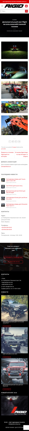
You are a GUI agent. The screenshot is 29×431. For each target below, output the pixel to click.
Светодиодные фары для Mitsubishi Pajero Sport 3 (16, 204)
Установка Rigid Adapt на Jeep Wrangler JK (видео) (21, 154)
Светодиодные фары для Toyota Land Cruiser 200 (15, 179)
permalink (3, 148)
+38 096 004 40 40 (6, 227)
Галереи (14, 19)
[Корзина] (26, 6)
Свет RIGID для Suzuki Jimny (14, 185)
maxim (20, 30)
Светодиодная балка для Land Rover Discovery (16, 198)
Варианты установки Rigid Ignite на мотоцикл (7, 154)
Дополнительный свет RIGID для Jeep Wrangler (15, 191)
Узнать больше (7, 326)
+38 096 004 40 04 (6, 229)
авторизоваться (6, 166)
